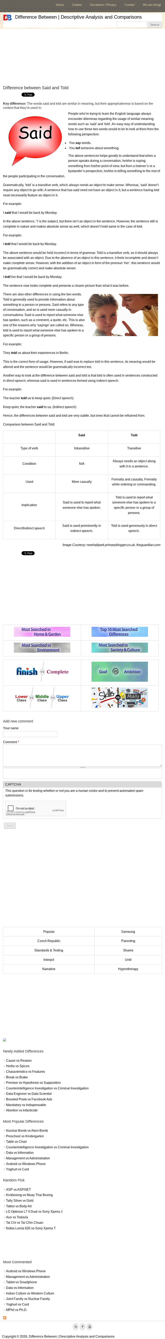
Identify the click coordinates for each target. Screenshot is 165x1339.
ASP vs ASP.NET (18, 1189)
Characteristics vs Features (25, 1071)
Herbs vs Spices (17, 1066)
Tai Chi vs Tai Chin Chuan (24, 1222)
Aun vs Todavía (17, 1217)
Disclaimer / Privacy (103, 4)
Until (128, 959)
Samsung (128, 931)
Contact (130, 4)
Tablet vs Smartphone (21, 1282)
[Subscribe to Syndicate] (4, 1318)
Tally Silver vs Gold (19, 1200)
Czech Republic (48, 941)
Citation (77, 4)
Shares (128, 950)
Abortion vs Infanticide (22, 1110)
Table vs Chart (16, 1141)
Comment (11, 742)
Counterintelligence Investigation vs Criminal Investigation (47, 1088)
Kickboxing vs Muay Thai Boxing (29, 1195)
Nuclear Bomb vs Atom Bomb (27, 1130)
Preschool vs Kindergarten (25, 1136)
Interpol (48, 959)
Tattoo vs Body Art (19, 1206)
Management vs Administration (28, 1158)
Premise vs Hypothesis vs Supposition (33, 1082)
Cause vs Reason (19, 1060)
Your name (11, 728)
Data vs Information (20, 1152)
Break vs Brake (17, 1077)
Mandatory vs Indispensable (26, 1105)
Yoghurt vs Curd (17, 1169)
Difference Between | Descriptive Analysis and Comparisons (78, 17)
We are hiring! (152, 4)
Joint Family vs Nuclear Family (28, 1299)
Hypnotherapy (128, 969)
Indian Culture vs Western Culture (30, 1293)
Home (60, 4)
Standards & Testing (48, 950)
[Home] (7, 17)
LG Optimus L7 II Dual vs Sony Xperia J (34, 1211)
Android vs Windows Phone (26, 1164)
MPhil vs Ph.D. (16, 1310)
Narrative (48, 969)
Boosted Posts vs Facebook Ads (29, 1099)
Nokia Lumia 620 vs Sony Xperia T (31, 1228)
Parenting (128, 941)
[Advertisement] (82, 57)
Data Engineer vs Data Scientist (29, 1093)
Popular (49, 931)
